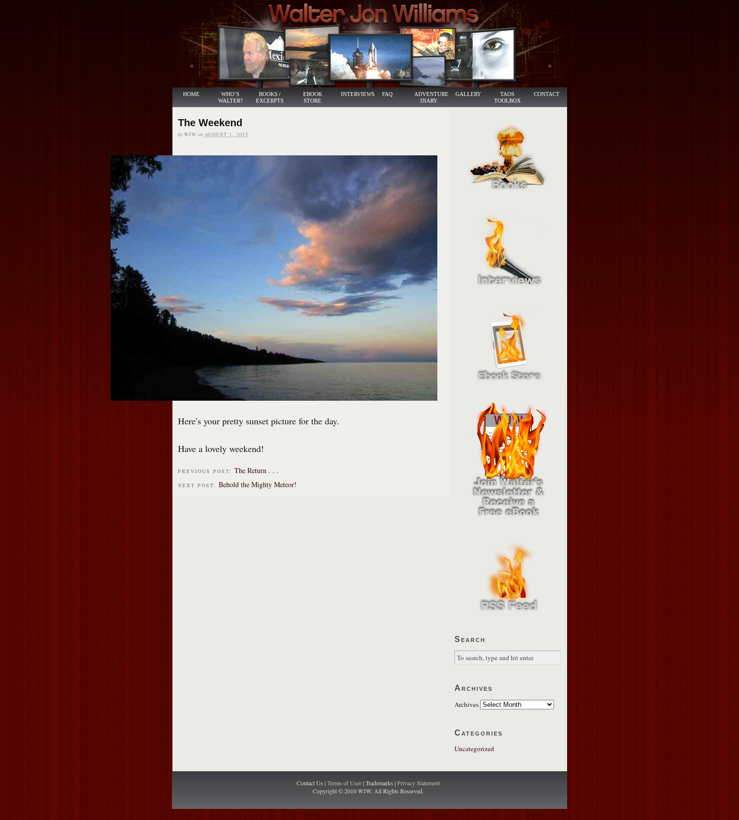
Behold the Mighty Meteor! (258, 484)
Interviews (352, 94)
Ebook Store (312, 98)
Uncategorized (474, 748)
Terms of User (345, 783)
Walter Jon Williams (375, 43)
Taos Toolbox (507, 98)
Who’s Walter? (230, 98)
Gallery (468, 94)
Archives (466, 704)
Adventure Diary (430, 98)
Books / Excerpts (270, 98)
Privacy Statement (418, 783)
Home (191, 94)
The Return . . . (256, 470)
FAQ (387, 94)
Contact (547, 94)
